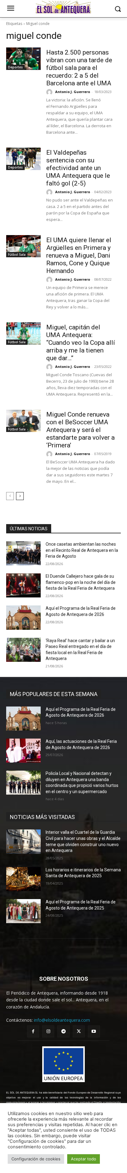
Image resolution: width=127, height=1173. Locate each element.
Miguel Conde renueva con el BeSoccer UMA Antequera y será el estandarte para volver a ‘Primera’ (80, 430)
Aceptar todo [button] (83, 1158)
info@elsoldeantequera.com (62, 1020)
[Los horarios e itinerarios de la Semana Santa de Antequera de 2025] (23, 879)
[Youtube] (94, 1031)
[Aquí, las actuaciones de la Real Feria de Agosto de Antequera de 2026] (23, 751)
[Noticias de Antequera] (63, 7)
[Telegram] (63, 1031)
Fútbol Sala (17, 254)
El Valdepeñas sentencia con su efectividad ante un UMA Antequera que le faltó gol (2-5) (78, 168)
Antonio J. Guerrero (72, 91)
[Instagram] (48, 1031)
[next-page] (20, 496)
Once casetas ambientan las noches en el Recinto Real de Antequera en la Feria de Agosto (82, 550)
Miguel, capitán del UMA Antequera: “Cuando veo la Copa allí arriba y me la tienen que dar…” (80, 343)
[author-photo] (50, 92)
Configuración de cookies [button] (35, 1158)
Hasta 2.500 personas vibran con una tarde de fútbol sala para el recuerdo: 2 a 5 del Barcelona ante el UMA (79, 68)
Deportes (15, 67)
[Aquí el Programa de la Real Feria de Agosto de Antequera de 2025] (23, 911)
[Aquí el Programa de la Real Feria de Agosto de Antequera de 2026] (23, 617)
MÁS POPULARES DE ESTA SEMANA (53, 694)
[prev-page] (10, 496)
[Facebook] (33, 1031)
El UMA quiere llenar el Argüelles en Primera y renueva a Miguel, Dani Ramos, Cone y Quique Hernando (78, 255)
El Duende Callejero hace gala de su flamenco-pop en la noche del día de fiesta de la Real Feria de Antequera (81, 582)
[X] (79, 1031)
